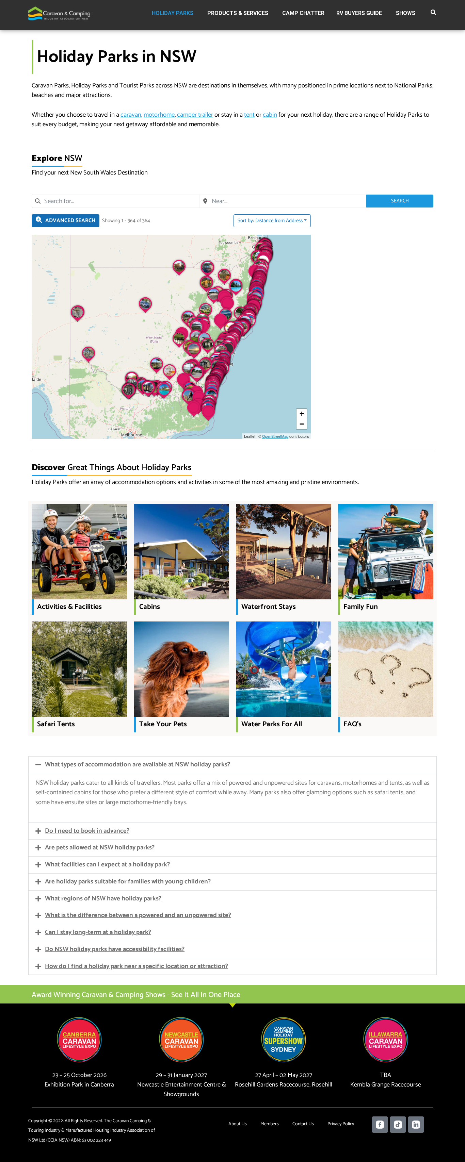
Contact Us (303, 1124)
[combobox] (115, 201)
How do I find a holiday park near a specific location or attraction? (136, 966)
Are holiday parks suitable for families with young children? (128, 881)
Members (269, 1124)
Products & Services (237, 13)
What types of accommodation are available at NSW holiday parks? (137, 764)
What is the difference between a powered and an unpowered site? (138, 915)
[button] (434, 14)
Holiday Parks (172, 13)
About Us (237, 1124)
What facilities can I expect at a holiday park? (107, 864)
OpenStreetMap (275, 436)
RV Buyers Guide (359, 13)
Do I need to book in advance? (87, 831)
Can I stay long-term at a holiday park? (98, 932)
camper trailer (195, 115)
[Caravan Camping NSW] (59, 13)
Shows (405, 13)
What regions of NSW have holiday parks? (103, 898)
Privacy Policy (340, 1124)
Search (400, 201)
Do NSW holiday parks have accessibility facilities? (115, 949)
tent (249, 115)
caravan (131, 115)
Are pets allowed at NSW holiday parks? (100, 847)
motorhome (159, 115)
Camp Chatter (303, 13)
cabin (270, 115)
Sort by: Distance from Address (270, 220)
